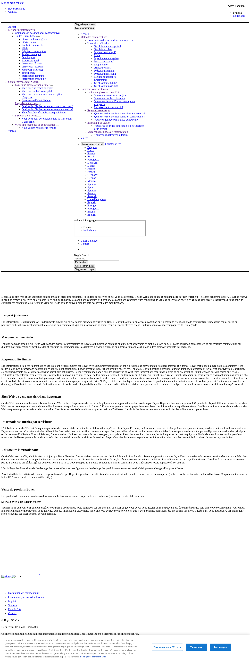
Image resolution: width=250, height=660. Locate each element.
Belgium (92, 147)
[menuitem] (12, 26)
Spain (90, 187)
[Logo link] (153, 30)
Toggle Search (81, 255)
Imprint (12, 601)
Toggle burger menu (85, 24)
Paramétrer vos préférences (167, 647)
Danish (91, 165)
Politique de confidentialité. (93, 656)
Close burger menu (84, 28)
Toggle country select (92, 144)
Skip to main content (12, 2)
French (91, 153)
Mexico (91, 181)
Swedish (92, 196)
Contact (12, 613)
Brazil (90, 156)
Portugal (91, 205)
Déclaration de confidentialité (24, 592)
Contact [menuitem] (12, 11)
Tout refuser (196, 647)
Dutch (90, 150)
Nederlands (239, 15)
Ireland (91, 211)
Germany (92, 174)
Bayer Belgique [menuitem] (16, 8)
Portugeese (93, 159)
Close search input (84, 266)
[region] (125, 647)
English (91, 202)
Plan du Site (14, 609)
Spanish (91, 184)
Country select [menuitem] (113, 143)
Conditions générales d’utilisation (26, 597)
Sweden (91, 193)
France (91, 168)
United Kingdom (96, 199)
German (91, 177)
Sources (12, 605)
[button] (38, 36)
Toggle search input (84, 269)
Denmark (92, 162)
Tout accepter (220, 647)
